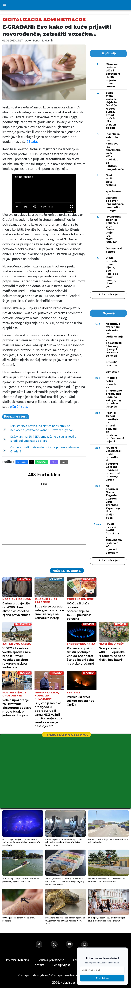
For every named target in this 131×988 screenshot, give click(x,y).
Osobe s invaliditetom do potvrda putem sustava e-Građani (44, 449)
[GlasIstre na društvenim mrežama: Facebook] (43, 944)
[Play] (16, 206)
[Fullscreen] (71, 206)
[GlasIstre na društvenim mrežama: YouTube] (73, 944)
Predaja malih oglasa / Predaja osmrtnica (48, 975)
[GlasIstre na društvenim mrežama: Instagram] (88, 944)
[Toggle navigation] (4, 5)
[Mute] (34, 206)
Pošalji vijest (61, 965)
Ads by (69, 211)
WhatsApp (41, 462)
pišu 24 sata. (19, 407)
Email (64, 462)
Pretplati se (102, 978)
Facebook (21, 462)
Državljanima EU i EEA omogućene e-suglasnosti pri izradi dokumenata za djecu (44, 439)
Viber (54, 462)
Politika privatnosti (51, 960)
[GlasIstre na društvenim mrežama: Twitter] (58, 944)
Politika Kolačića (18, 960)
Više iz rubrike (67, 571)
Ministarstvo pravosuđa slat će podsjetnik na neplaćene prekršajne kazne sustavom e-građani (42, 428)
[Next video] (25, 206)
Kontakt (39, 965)
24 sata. (32, 142)
